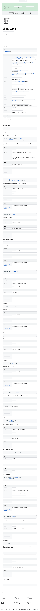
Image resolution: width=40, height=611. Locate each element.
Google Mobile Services (30, 603)
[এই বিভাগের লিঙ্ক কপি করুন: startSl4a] (7, 513)
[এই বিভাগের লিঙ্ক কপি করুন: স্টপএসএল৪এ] (9, 540)
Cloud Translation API (15, 13)
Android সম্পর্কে (3, 609)
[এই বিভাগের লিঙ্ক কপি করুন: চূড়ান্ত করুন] (8, 581)
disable (13, 66)
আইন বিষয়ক (10, 609)
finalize (8, 117)
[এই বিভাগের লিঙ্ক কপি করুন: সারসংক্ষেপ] (9, 46)
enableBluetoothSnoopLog (16, 81)
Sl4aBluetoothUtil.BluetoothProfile (21, 57)
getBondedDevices (15, 88)
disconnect (14, 73)
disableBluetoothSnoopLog (16, 70)
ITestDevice (18, 62)
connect (13, 62)
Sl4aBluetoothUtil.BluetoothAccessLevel (15, 140)
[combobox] (23, 1)
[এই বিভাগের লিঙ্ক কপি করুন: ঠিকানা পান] (8, 360)
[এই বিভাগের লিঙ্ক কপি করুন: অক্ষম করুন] (8, 211)
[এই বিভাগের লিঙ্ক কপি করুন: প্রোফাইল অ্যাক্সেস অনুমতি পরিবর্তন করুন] (18, 135)
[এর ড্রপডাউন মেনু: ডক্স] (9, 1)
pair (13, 91)
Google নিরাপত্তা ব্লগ (16, 602)
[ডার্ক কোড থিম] (36, 127)
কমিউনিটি (7, 609)
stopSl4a (13, 107)
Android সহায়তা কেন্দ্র (29, 598)
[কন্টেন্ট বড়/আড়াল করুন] (9, 18)
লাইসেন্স (14, 609)
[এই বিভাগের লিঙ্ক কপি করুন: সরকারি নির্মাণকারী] (11, 123)
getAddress (14, 84)
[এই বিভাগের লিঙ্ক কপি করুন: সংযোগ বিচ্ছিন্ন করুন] (11, 268)
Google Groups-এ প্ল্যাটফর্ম (17, 603)
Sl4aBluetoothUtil (7, 51)
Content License (12, 591)
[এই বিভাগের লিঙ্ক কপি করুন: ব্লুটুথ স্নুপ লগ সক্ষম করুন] (12, 332)
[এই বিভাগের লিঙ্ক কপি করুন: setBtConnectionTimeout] (13, 449)
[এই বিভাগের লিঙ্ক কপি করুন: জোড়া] (6, 417)
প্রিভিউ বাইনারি (2, 602)
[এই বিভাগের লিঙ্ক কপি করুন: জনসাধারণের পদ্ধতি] (12, 132)
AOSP (4, 16)
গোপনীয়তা (17, 609)
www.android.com (29, 602)
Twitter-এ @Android (16, 598)
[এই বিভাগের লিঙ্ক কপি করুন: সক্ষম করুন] (8, 303)
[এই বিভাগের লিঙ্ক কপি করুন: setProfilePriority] (10, 474)
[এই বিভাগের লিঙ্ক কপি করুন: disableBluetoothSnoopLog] (14, 239)
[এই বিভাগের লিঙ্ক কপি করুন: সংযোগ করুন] (9, 175)
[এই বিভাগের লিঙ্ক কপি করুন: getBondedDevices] (11, 389)
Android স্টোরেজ (3, 598)
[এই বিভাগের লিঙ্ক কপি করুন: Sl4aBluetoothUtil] (10, 125)
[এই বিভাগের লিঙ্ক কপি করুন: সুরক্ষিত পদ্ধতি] (10, 579)
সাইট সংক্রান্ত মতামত (21, 609)
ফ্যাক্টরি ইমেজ (2, 603)
